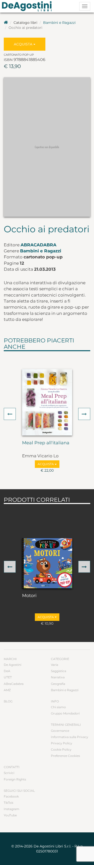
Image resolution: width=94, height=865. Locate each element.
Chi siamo (58, 707)
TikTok (8, 803)
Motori (29, 595)
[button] (10, 414)
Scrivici (9, 773)
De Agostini (12, 665)
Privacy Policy (61, 743)
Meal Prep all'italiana (45, 443)
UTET (8, 677)
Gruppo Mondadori (65, 713)
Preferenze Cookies (65, 756)
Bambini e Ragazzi (59, 22)
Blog (8, 701)
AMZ (7, 690)
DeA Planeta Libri (28, 6)
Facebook (11, 796)
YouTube (10, 815)
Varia (54, 665)
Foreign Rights (15, 779)
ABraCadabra (38, 244)
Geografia (58, 684)
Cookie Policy (61, 749)
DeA (7, 671)
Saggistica (58, 671)
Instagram (11, 809)
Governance (60, 731)
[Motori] (47, 563)
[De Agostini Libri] (6, 22)
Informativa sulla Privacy (69, 737)
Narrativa (58, 677)
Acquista (23, 44)
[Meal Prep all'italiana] (47, 402)
